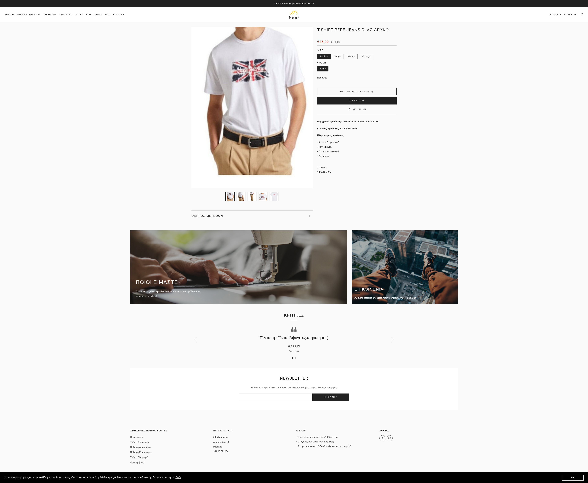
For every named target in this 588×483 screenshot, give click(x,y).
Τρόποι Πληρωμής (139, 457)
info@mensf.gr (220, 437)
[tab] (230, 196)
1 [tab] (292, 358)
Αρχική (9, 14)
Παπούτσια (66, 14)
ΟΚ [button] (573, 477)
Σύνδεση (555, 14)
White (323, 68)
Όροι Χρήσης (136, 462)
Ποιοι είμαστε (114, 14)
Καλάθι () (571, 14)
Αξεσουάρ (49, 14)
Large (338, 56)
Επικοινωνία (94, 14)
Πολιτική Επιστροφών (141, 452)
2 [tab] (295, 358)
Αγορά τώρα (357, 101)
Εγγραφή (329, 397)
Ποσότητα (322, 77)
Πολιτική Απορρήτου (140, 447)
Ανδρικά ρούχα (27, 14)
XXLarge (366, 56)
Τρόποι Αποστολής (139, 442)
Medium (324, 56)
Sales (79, 14)
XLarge (351, 56)
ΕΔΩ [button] (178, 477)
